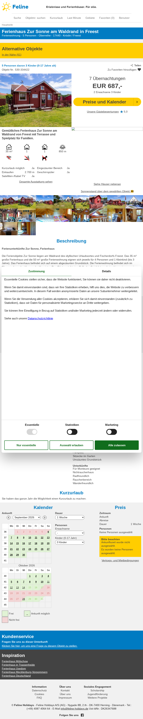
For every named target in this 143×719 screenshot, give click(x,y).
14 (11, 543)
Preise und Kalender (104, 101)
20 (48, 543)
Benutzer (124, 17)
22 (17, 549)
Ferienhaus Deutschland (16, 675)
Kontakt (65, 690)
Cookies (39, 694)
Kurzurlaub (56, 17)
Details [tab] (106, 271)
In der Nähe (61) (11, 54)
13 (48, 537)
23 (23, 549)
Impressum (65, 697)
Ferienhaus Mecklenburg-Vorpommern (24, 672)
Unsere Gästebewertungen (103, 111)
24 (29, 549)
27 (48, 549)
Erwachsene (62, 528)
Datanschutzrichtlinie (40, 318)
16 (23, 543)
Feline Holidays (71, 6)
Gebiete (90, 17)
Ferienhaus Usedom (14, 668)
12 (42, 537)
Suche (17, 17)
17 (29, 543)
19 (42, 543)
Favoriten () (107, 17)
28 (11, 555)
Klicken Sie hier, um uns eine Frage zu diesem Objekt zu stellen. (39, 645)
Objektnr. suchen (35, 17)
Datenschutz (39, 690)
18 (36, 543)
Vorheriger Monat (8, 517)
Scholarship (97, 690)
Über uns (65, 694)
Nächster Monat (45, 517)
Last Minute (74, 17)
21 (11, 549)
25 (36, 549)
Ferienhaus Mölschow (15, 661)
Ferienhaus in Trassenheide (18, 664)
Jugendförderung (97, 694)
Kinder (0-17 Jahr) (66, 537)
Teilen (137, 65)
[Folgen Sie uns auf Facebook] (82, 715)
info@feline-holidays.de (74, 708)
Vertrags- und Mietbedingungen (120, 560)
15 (17, 543)
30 (23, 555)
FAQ (39, 697)
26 (42, 549)
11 (36, 537)
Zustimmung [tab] (36, 271)
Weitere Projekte (97, 697)
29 (17, 555)
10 (29, 537)
